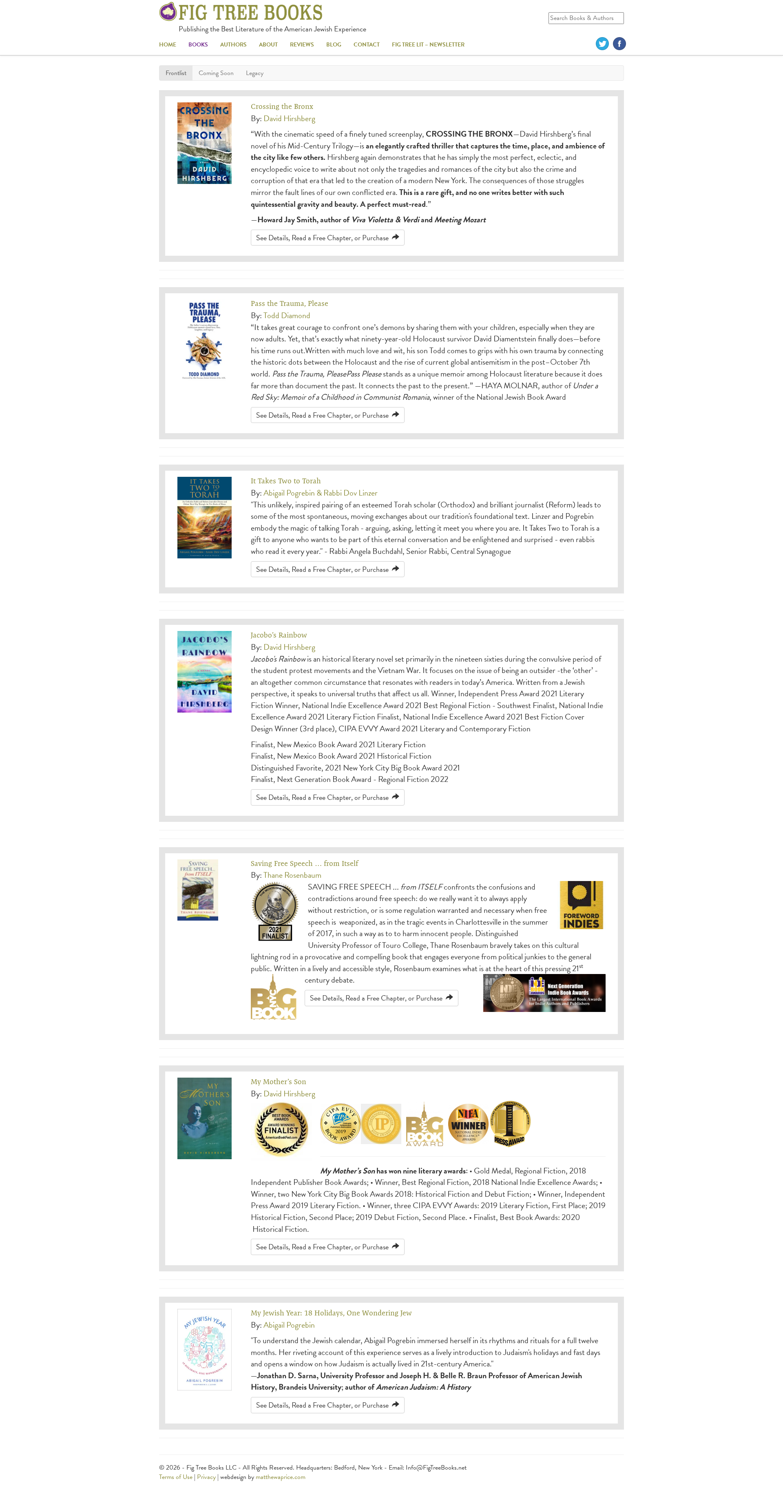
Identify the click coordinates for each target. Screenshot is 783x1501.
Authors (233, 44)
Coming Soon (216, 73)
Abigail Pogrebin (289, 1325)
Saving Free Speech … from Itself (304, 863)
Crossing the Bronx (282, 106)
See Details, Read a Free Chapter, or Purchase (324, 237)
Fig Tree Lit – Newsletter (428, 44)
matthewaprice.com (280, 1477)
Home (167, 44)
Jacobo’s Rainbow (279, 635)
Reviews (302, 44)
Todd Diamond (286, 315)
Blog (333, 44)
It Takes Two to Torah (286, 480)
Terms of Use (175, 1477)
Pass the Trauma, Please (289, 303)
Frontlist (176, 73)
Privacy (206, 1477)
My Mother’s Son (278, 1081)
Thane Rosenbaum (292, 875)
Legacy (254, 73)
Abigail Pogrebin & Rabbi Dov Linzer (320, 493)
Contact (367, 44)
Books (198, 44)
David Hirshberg (289, 118)
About (268, 44)
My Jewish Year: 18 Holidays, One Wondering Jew (331, 1312)
